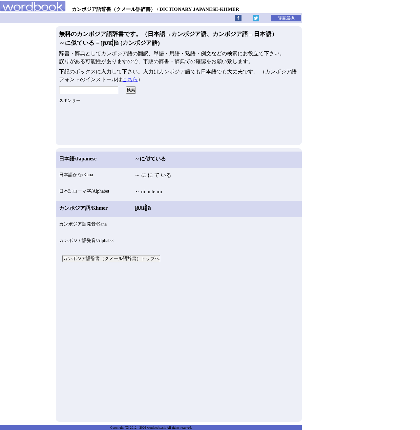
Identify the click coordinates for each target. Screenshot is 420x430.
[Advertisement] (179, 341)
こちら (130, 79)
